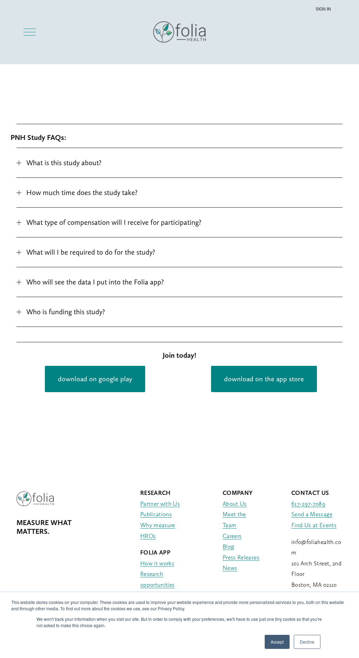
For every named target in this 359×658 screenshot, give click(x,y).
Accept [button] (277, 642)
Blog (228, 546)
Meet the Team (234, 520)
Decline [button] (307, 642)
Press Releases (241, 557)
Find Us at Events (314, 525)
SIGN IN (323, 9)
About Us (235, 503)
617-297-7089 (308, 503)
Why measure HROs (157, 530)
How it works (157, 563)
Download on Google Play (95, 379)
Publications (156, 514)
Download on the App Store (264, 379)
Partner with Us (160, 503)
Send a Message (311, 514)
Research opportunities (157, 579)
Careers (232, 535)
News (230, 567)
